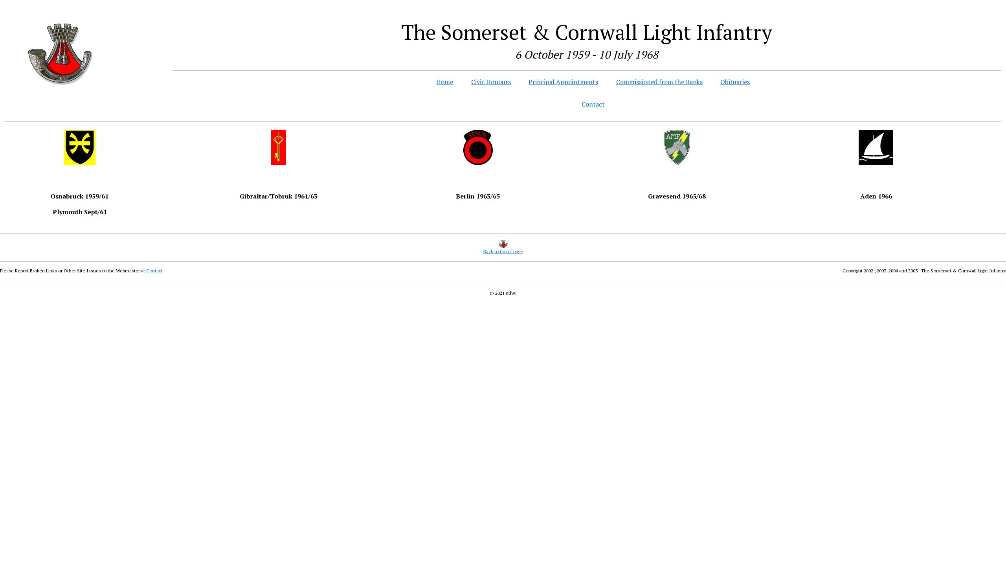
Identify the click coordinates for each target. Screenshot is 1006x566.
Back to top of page (503, 251)
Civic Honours (491, 81)
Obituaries (735, 81)
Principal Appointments (563, 81)
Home (444, 81)
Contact (593, 104)
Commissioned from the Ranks (659, 81)
